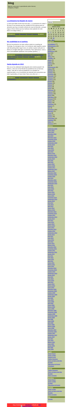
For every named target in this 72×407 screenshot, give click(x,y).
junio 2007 (51, 340)
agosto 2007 (51, 337)
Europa (50, 81)
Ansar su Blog (52, 355)
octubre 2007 (51, 333)
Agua (49, 48)
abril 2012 (50, 241)
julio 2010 (50, 277)
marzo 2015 (51, 192)
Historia (50, 85)
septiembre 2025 (52, 128)
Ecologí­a (50, 72)
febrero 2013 (51, 226)
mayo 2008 (51, 321)
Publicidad (50, 104)
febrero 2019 (51, 153)
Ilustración (50, 90)
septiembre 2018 (52, 157)
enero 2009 (51, 308)
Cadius (50, 62)
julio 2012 (50, 236)
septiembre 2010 (52, 273)
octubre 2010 (51, 271)
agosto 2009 (51, 296)
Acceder (50, 399)
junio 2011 (50, 257)
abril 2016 (50, 178)
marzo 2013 (51, 224)
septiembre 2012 (52, 233)
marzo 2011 (51, 263)
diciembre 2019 (52, 137)
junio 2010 (51, 278)
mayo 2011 (51, 259)
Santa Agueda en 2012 (15, 64)
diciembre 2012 (52, 229)
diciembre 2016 (52, 173)
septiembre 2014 (52, 199)
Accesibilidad (19, 55)
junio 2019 (51, 148)
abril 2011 (50, 261)
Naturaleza (23, 34)
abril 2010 (50, 282)
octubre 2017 (51, 167)
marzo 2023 (51, 130)
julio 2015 (50, 185)
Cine (49, 65)
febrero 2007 (51, 342)
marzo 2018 (51, 164)
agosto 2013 (51, 218)
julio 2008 (50, 319)
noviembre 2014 (52, 197)
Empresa (14, 56)
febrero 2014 (51, 210)
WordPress (28, 405)
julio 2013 (50, 220)
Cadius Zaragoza (53, 359)
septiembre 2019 (52, 143)
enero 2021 (51, 132)
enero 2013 (51, 227)
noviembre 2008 (52, 312)
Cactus (50, 60)
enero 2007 (51, 344)
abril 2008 (50, 323)
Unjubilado (51, 366)
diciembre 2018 (52, 155)
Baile (49, 55)
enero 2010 (51, 287)
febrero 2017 (51, 171)
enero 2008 (51, 328)
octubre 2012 (51, 231)
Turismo (50, 116)
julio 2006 (50, 347)
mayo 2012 (51, 240)
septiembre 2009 (52, 294)
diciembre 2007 (52, 330)
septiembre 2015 (52, 183)
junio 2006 (51, 349)
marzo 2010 (51, 284)
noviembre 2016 (52, 174)
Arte (49, 53)
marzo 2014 (51, 208)
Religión (50, 106)
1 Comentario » (11, 79)
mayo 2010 (51, 280)
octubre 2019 (51, 141)
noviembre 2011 (52, 248)
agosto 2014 (51, 201)
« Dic (49, 40)
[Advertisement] (33, 12)
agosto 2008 (51, 317)
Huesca (50, 86)
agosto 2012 (51, 234)
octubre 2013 (51, 215)
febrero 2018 (51, 166)
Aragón (17, 34)
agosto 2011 (51, 254)
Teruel (49, 113)
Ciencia (9, 56)
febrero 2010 (51, 286)
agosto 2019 (51, 144)
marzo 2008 (51, 324)
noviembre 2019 (52, 139)
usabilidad (31, 56)
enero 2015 (51, 196)
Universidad (51, 118)
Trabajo (50, 115)
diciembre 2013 (52, 211)
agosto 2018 (51, 158)
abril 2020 (50, 136)
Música (50, 95)
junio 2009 (51, 300)
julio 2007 (50, 338)
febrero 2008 (51, 326)
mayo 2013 (51, 222)
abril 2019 (50, 151)
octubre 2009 (51, 293)
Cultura (50, 69)
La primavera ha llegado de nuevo (19, 21)
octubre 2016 (51, 176)
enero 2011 (51, 266)
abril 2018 (50, 162)
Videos (50, 122)
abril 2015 (50, 190)
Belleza (41, 55)
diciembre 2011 (52, 247)
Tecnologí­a (51, 109)
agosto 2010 (51, 275)
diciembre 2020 (52, 134)
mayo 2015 (51, 188)
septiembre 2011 (52, 252)
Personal (29, 34)
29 (53, 38)
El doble (50, 362)
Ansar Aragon (52, 353)
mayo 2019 (51, 150)
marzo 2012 (51, 243)
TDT (49, 107)
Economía (50, 74)
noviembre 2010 (52, 270)
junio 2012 (51, 238)
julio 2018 (50, 160)
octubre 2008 (51, 314)
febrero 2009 (51, 307)
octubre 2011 (51, 250)
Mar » (53, 40)
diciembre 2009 (52, 289)
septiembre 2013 (52, 217)
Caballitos (50, 58)
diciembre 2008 (52, 310)
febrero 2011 (51, 264)
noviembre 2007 (52, 331)
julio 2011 (50, 256)
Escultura (50, 79)
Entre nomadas (52, 375)
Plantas (50, 100)
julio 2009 (50, 298)
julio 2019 (50, 146)
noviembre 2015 (52, 181)
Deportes (50, 70)
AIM (40, 405)
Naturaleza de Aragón (54, 364)
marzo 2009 (51, 305)
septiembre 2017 (52, 169)
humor (49, 88)
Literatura (50, 93)
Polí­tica (50, 102)
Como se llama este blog (55, 360)
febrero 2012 (51, 245)
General (20, 56)
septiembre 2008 (52, 315)
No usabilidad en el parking (17, 42)
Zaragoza (35, 34)
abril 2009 (50, 303)
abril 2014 (50, 206)
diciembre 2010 (52, 268)
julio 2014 (50, 203)
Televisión (50, 111)
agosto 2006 (51, 345)
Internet (50, 92)
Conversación (24, 77)
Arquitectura (35, 55)
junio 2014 (51, 204)
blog (11, 3)
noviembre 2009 (52, 291)
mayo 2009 (51, 301)
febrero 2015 (51, 194)
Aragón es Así (52, 357)
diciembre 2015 (52, 180)
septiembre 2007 (52, 335)
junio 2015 (51, 187)
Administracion (27, 55)
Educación (51, 76)
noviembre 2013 (52, 213)
